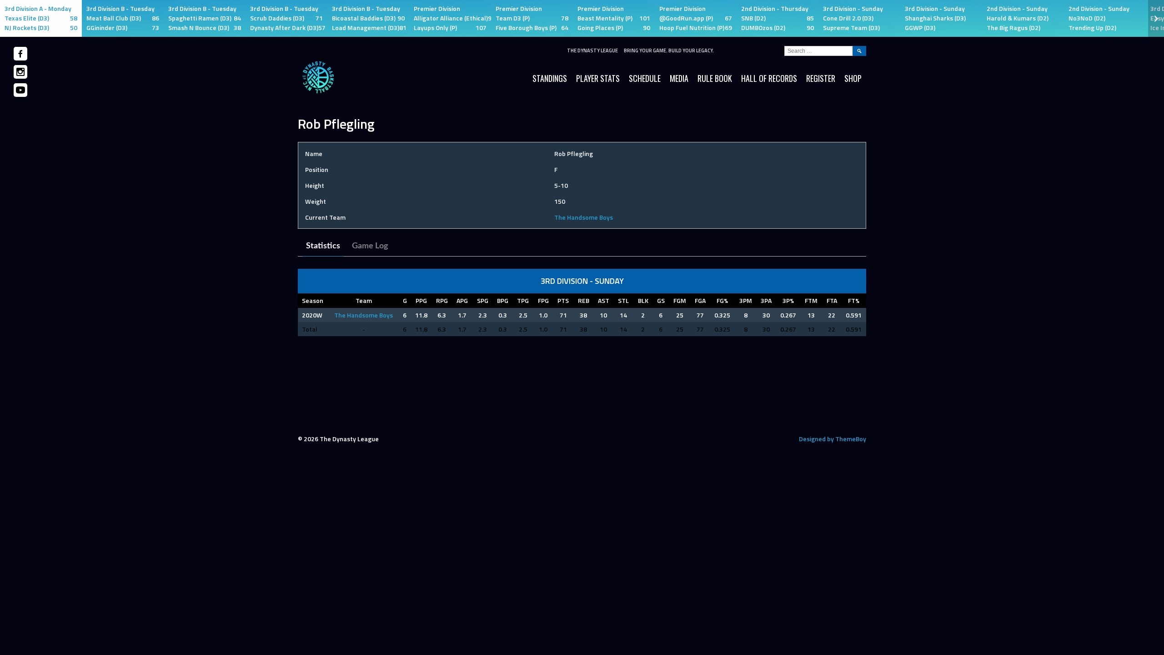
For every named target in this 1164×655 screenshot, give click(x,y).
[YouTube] (20, 90)
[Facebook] (20, 53)
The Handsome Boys (583, 217)
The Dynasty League (592, 50)
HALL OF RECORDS (769, 78)
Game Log (370, 246)
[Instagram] (20, 72)
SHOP (853, 78)
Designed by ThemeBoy (832, 438)
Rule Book (714, 78)
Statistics (323, 246)
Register (820, 78)
